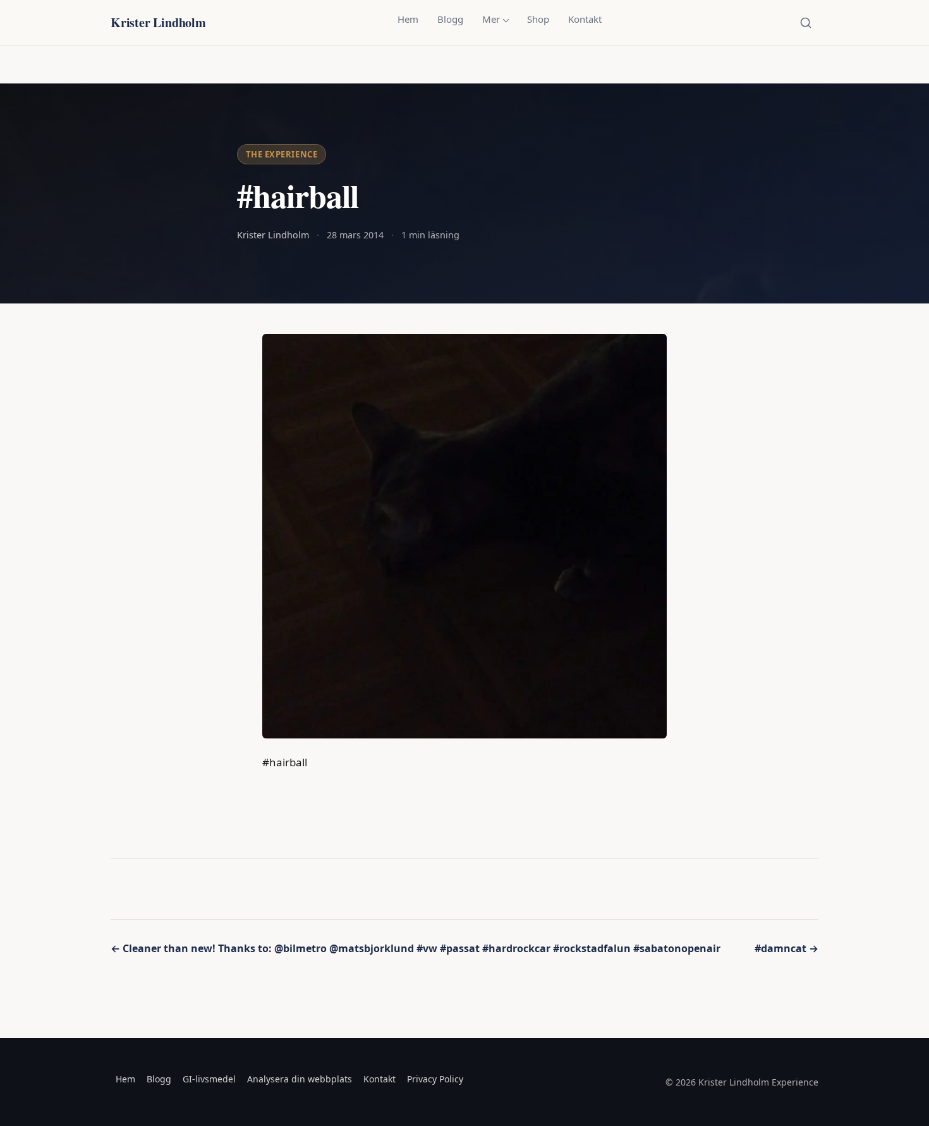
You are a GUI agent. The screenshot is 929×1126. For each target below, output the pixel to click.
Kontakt (585, 19)
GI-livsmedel (209, 1079)
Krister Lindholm (158, 22)
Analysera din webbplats (299, 1079)
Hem (408, 19)
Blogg (450, 19)
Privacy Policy (435, 1079)
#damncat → (786, 948)
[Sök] (805, 22)
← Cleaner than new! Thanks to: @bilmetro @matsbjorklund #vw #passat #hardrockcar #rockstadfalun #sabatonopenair (415, 948)
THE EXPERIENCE (281, 154)
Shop (538, 19)
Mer (491, 19)
